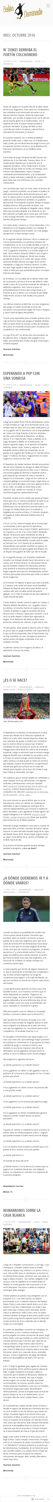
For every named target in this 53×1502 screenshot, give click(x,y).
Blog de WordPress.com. (26, 1496)
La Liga (37, 61)
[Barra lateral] (48, 6)
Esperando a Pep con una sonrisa (21, 376)
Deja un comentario (25, 689)
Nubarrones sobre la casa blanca (21, 1213)
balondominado (26, 61)
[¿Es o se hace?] (26, 867)
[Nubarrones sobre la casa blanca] (26, 1478)
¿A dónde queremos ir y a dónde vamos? (25, 880)
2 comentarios (23, 892)
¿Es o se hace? (15, 680)
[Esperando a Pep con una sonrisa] (26, 669)
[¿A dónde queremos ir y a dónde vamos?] (26, 1199)
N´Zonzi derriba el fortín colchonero (20, 52)
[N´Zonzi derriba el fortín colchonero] (26, 362)
